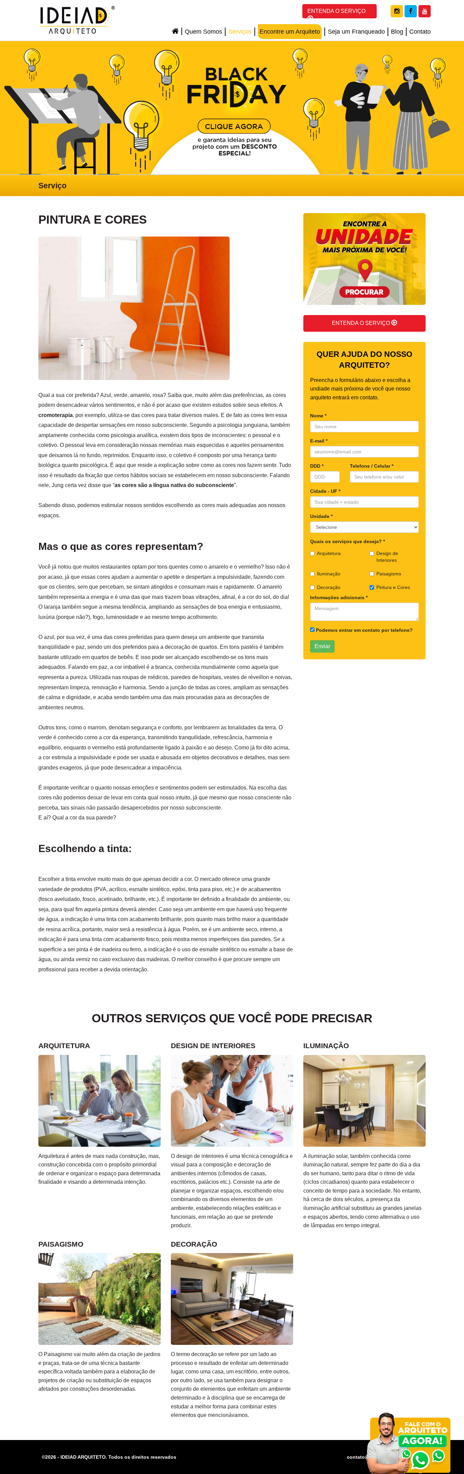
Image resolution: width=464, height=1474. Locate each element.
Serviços (240, 31)
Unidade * (321, 516)
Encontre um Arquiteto (290, 31)
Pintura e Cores (393, 587)
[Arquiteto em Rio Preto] (232, 107)
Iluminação (328, 573)
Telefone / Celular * (371, 466)
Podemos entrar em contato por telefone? (364, 630)
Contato (420, 31)
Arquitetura (329, 553)
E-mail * (318, 441)
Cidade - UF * (325, 491)
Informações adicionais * (339, 597)
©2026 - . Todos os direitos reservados (109, 1457)
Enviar (322, 646)
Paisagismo (388, 573)
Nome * (318, 415)
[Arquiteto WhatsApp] (409, 1442)
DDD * (316, 466)
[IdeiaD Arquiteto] (77, 20)
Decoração (328, 587)
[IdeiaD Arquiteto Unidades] (364, 263)
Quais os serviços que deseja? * (347, 541)
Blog (397, 31)
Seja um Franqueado (356, 31)
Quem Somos (203, 31)
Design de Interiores (387, 557)
